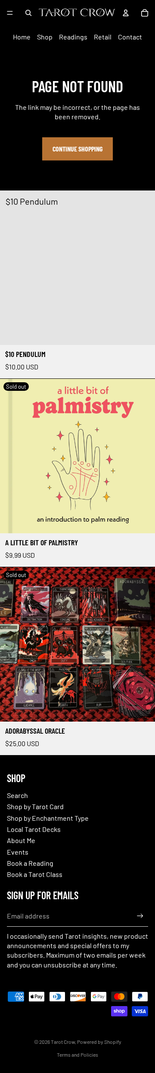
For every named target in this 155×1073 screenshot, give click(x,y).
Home (22, 37)
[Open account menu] (125, 12)
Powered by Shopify (99, 1042)
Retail (103, 37)
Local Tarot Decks (34, 829)
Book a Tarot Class (34, 874)
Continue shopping (77, 149)
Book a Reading (30, 863)
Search (17, 795)
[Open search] (28, 12)
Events (17, 852)
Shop (45, 37)
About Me (21, 840)
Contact (130, 37)
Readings (73, 37)
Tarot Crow (63, 1042)
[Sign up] (140, 916)
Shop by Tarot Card (35, 806)
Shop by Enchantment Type (48, 818)
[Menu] (10, 13)
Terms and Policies (77, 1055)
